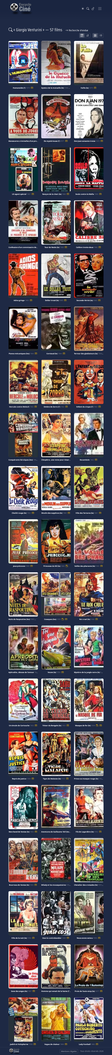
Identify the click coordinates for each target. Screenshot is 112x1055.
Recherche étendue (78, 30)
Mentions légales (69, 1051)
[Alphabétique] (87, 35)
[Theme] (83, 9)
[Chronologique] (82, 35)
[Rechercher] (88, 8)
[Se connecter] (93, 8)
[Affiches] (95, 35)
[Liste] (101, 35)
